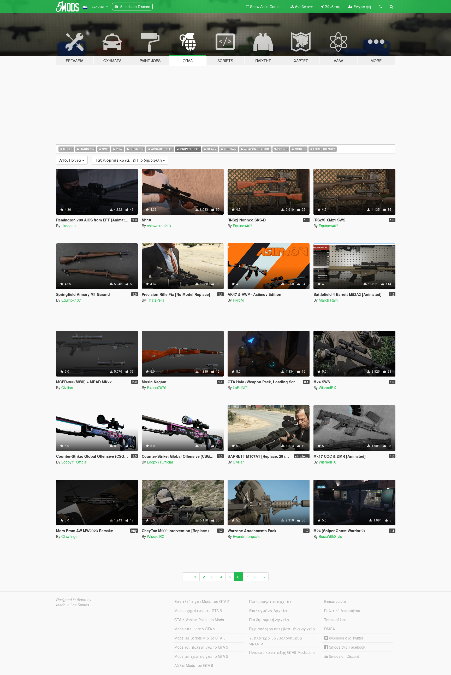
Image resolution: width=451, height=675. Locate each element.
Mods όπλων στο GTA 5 (194, 628)
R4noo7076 (156, 387)
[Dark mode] (380, 6)
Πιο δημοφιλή (129, 160)
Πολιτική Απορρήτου (342, 610)
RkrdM (238, 300)
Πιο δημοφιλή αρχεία (269, 619)
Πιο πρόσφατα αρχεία (270, 601)
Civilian (67, 387)
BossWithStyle (330, 536)
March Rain (328, 300)
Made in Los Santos (72, 604)
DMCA (329, 628)
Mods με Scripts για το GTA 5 (199, 638)
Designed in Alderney (73, 599)
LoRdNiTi (240, 387)
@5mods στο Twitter (345, 638)
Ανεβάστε (303, 6)
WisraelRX (327, 387)
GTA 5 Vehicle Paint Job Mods (199, 619)
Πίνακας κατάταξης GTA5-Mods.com (282, 652)
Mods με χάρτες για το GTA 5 (201, 656)
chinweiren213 (159, 225)
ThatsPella (155, 300)
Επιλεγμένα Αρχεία (268, 610)
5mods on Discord (343, 656)
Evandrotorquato (246, 536)
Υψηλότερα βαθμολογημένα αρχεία (275, 640)
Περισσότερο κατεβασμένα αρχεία (282, 628)
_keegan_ (69, 225)
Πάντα (70, 160)
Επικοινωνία (335, 601)
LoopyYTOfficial (74, 462)
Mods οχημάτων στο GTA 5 (198, 610)
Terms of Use (335, 619)
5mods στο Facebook (346, 647)
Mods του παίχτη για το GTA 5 (201, 647)
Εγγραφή (361, 6)
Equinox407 (242, 225)
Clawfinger (70, 536)
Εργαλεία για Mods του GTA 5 (201, 601)
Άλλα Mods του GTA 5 (193, 665)
